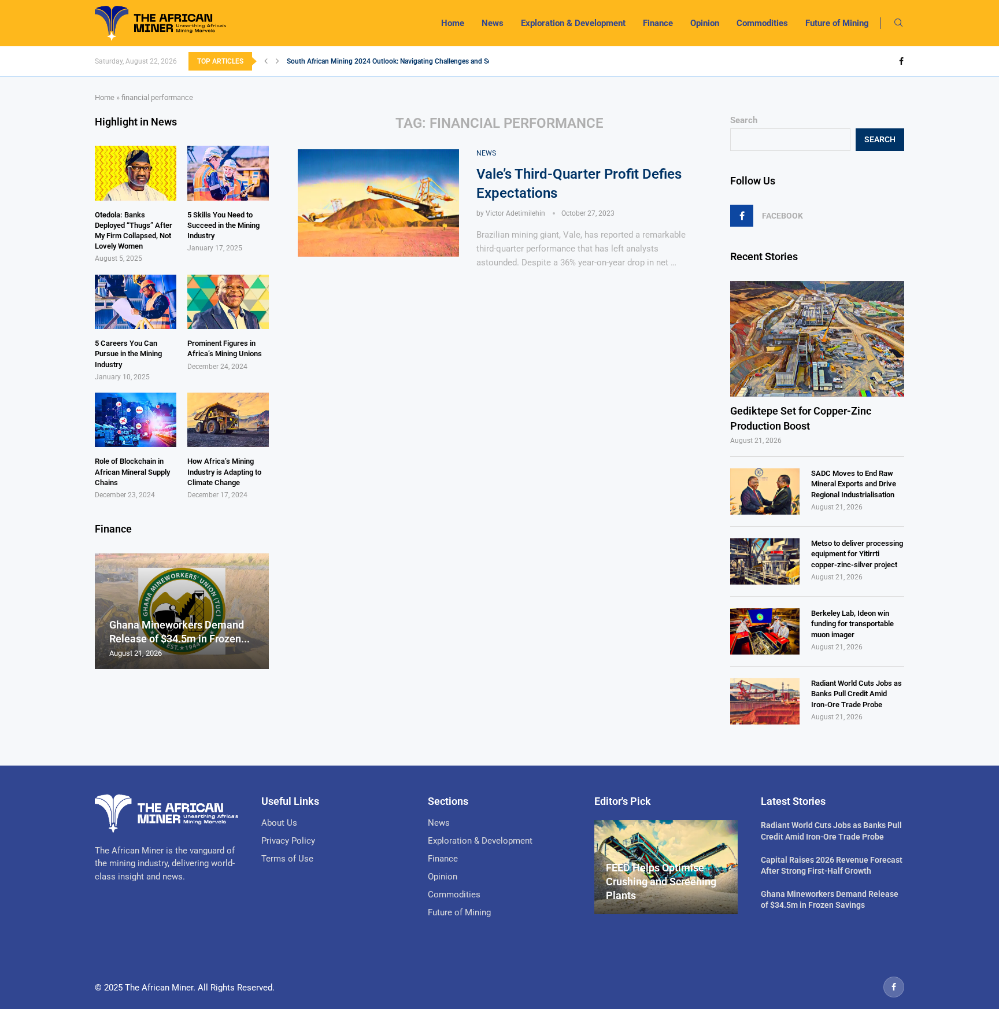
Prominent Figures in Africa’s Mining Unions (224, 348)
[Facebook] (901, 61)
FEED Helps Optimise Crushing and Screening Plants (661, 882)
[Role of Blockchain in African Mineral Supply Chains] (135, 420)
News (493, 23)
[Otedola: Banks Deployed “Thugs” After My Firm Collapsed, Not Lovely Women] (135, 173)
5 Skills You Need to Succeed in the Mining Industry (223, 225)
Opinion (704, 23)
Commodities (762, 23)
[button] (266, 61)
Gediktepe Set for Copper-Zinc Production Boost (800, 418)
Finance (658, 23)
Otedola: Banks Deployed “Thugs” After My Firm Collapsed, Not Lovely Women (133, 230)
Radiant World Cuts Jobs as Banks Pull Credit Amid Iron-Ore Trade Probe (856, 693)
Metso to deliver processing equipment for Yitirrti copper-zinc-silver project (857, 553)
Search (743, 120)
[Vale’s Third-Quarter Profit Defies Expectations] (378, 203)
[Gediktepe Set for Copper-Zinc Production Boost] (817, 339)
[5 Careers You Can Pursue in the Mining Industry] (135, 302)
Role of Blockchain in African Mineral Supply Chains (132, 471)
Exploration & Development (573, 23)
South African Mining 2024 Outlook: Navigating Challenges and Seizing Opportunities (418, 61)
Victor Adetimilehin (515, 213)
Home (452, 23)
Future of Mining (837, 23)
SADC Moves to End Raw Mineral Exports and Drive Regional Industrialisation (853, 483)
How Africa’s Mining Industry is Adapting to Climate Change (224, 471)
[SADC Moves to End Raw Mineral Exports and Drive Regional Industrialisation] (765, 491)
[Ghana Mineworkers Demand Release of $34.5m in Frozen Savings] (182, 611)
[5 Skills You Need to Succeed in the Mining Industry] (228, 173)
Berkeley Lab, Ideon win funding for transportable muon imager (852, 623)
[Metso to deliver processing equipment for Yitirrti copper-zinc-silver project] (765, 561)
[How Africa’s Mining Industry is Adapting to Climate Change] (228, 420)
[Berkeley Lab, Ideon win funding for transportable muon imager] (765, 631)
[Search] (898, 23)
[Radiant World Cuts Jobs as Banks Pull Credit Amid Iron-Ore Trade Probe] (765, 701)
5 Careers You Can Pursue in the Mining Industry (128, 353)
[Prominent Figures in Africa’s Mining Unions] (228, 302)
